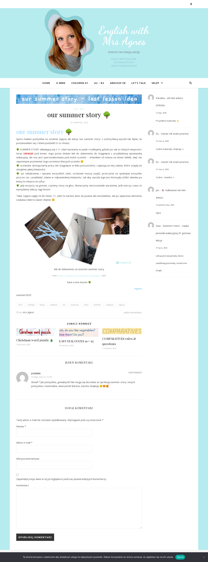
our (64, 304)
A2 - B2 (79, 109)
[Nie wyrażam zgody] (204, 557)
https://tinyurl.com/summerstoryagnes (79, 275)
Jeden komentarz (133, 312)
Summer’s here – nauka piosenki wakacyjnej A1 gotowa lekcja (173, 233)
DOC (20, 304)
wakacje (109, 304)
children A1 (79, 83)
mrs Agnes (28, 312)
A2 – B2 (99, 83)
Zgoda (180, 557)
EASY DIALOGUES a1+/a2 (76, 341)
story (86, 304)
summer (97, 304)
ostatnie (53, 304)
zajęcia (121, 304)
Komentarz (22, 485)
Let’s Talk (138, 83)
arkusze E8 (118, 83)
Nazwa (21, 426)
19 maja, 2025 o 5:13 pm (41, 377)
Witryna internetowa (27, 458)
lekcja (42, 304)
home (46, 83)
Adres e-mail (24, 442)
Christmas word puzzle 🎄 (34, 340)
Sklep (155, 83)
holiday (31, 304)
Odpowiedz (135, 372)
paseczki (75, 304)
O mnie (60, 83)
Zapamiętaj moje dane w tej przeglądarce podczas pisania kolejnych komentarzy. (61, 479)
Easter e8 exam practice (175, 133)
